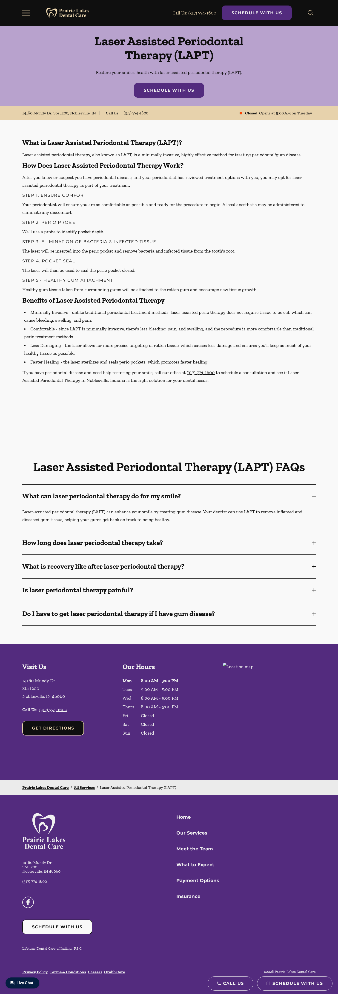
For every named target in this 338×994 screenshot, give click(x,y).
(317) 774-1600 (136, 113)
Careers (95, 971)
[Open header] (27, 13)
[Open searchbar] (311, 13)
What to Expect (195, 864)
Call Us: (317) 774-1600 (194, 13)
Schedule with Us (257, 12)
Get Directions (53, 728)
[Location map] (269, 712)
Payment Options (197, 880)
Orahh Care (114, 971)
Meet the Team (194, 849)
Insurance (188, 896)
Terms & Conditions (68, 971)
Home (183, 817)
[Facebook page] (28, 902)
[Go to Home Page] (67, 13)
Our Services (191, 833)
